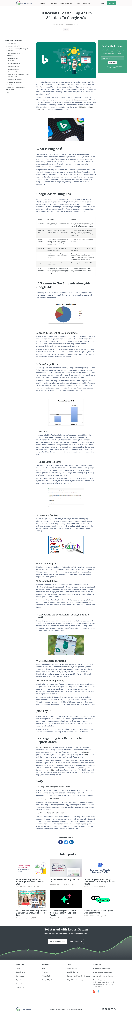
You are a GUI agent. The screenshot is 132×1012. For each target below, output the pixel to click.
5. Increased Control (13, 66)
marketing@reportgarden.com (103, 976)
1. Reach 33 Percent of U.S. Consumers (15, 54)
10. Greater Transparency (14, 82)
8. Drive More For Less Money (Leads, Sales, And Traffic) (18, 75)
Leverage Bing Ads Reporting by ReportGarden (15, 88)
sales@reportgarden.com (101, 968)
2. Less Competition (12, 58)
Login (103, 3)
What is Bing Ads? (11, 43)
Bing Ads (85, 752)
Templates (53, 3)
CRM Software (72, 968)
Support (19, 984)
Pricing (78, 3)
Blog (43, 968)
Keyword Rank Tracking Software (78, 976)
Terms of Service (112, 67)
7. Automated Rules (12, 72)
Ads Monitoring (72, 972)
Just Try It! (9, 85)
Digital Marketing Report (75, 980)
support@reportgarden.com (102, 972)
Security (19, 980)
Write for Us (20, 988)
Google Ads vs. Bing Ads (13, 46)
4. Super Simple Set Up (13, 63)
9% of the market (80, 100)
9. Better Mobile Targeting (14, 79)
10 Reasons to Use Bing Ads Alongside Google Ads (17, 49)
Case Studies (20, 972)
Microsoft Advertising (44, 747)
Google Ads (88, 755)
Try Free (111, 3)
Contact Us (20, 976)
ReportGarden (52, 770)
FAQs (7, 92)
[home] (24, 3)
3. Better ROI (10, 61)
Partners (45, 972)
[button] (43, 3)
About (18, 968)
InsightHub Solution (66, 3)
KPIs (79, 770)
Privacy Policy (119, 65)
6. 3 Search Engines (12, 69)
